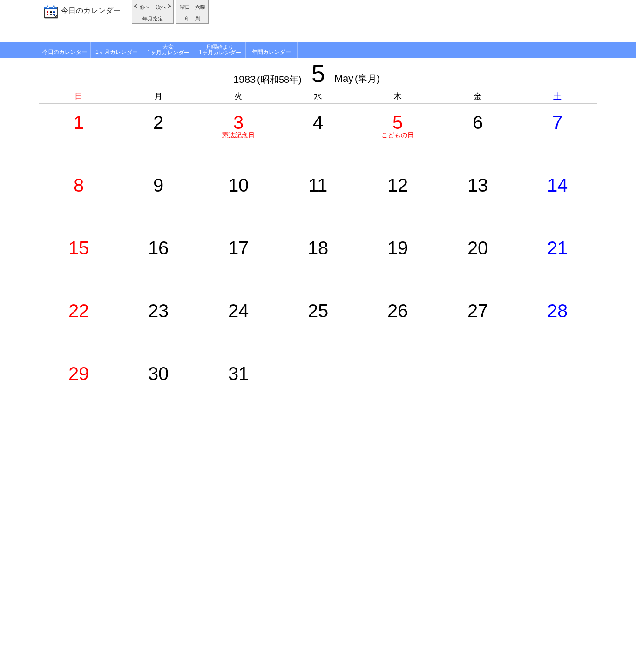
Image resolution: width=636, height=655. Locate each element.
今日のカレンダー (91, 10)
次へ (161, 7)
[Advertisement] (404, 21)
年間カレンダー (271, 52)
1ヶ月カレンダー (116, 52)
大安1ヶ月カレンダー (168, 50)
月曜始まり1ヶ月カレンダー (220, 50)
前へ (144, 7)
